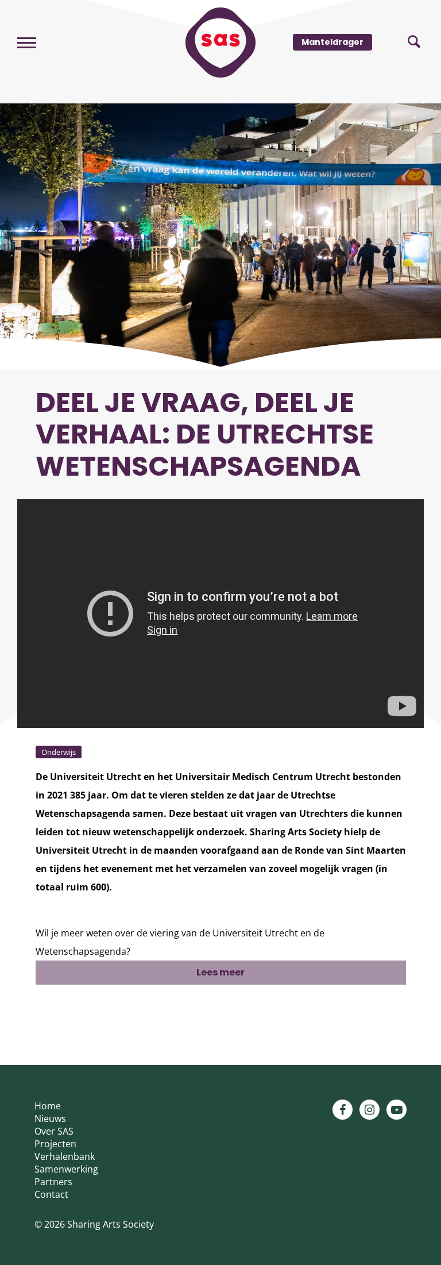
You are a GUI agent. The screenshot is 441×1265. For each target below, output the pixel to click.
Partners (53, 1181)
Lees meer (220, 972)
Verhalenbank (64, 1156)
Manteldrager (332, 42)
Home (47, 1106)
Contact (51, 1194)
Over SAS (54, 1131)
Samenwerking (66, 1169)
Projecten (55, 1143)
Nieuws (50, 1118)
